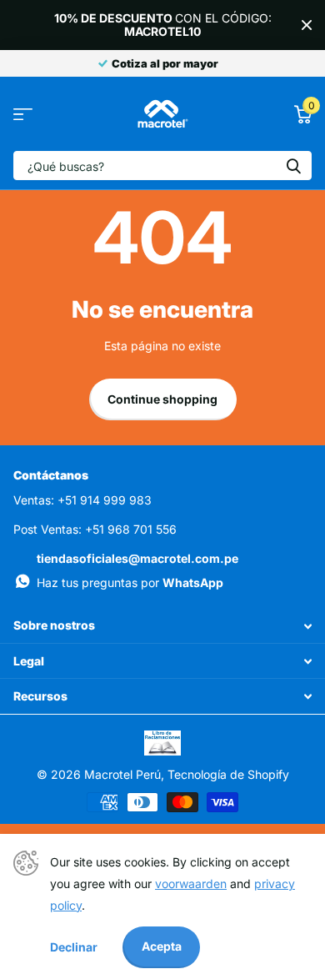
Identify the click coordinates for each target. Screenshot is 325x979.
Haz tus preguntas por (130, 582)
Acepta (162, 946)
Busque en (293, 165)
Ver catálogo (22, 114)
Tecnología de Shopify (228, 774)
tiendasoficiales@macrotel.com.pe (137, 558)
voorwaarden (191, 883)
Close (306, 25)
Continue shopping (163, 399)
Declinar (74, 947)
